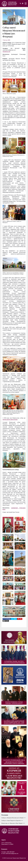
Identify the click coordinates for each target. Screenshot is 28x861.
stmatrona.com (6, 51)
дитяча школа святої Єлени (10, 419)
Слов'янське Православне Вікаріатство (12, 831)
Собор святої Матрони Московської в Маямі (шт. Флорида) (14, 32)
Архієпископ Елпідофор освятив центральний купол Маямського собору (13, 273)
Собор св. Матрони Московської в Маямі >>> (13, 817)
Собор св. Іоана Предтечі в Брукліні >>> (12, 820)
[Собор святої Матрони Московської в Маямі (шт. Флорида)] (14, 24)
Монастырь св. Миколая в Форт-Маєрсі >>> (13, 823)
